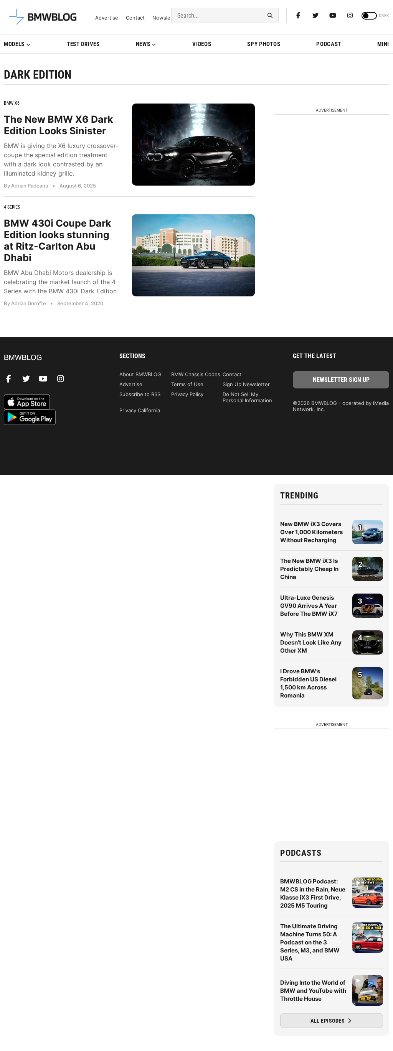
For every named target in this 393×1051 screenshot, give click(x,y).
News (143, 44)
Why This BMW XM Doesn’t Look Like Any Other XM (311, 642)
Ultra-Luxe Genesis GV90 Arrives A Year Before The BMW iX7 (309, 605)
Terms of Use (187, 384)
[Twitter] (315, 15)
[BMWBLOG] (52, 358)
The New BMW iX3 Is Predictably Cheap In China (309, 569)
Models (14, 44)
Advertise (106, 17)
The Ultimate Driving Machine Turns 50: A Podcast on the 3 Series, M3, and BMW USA (310, 942)
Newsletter (165, 17)
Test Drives (83, 44)
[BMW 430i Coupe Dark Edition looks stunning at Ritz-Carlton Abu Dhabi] (193, 255)
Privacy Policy (187, 394)
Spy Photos (263, 44)
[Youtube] (333, 15)
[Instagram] (350, 15)
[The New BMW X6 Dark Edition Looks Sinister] (193, 144)
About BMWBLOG (140, 374)
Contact (135, 17)
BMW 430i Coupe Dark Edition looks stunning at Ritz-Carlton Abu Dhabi (57, 240)
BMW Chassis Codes (195, 374)
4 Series (12, 207)
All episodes (328, 1021)
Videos (201, 44)
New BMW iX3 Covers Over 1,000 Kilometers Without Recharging (311, 532)
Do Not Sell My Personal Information (247, 397)
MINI (383, 44)
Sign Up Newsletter (246, 384)
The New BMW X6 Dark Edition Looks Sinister (58, 125)
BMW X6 (12, 103)
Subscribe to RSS (139, 394)
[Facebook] (298, 15)
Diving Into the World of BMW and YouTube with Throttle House (313, 990)
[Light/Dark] (369, 16)
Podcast (328, 44)
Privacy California (139, 410)
